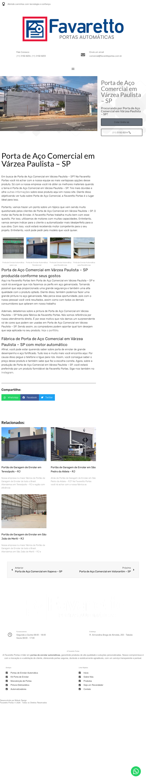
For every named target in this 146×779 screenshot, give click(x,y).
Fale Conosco (22, 51)
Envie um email (96, 51)
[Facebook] (142, 4)
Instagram (7, 372)
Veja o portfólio (49, 330)
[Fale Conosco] (10, 54)
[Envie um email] (83, 54)
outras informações (18, 192)
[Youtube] (134, 4)
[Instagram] (127, 4)
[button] (73, 68)
